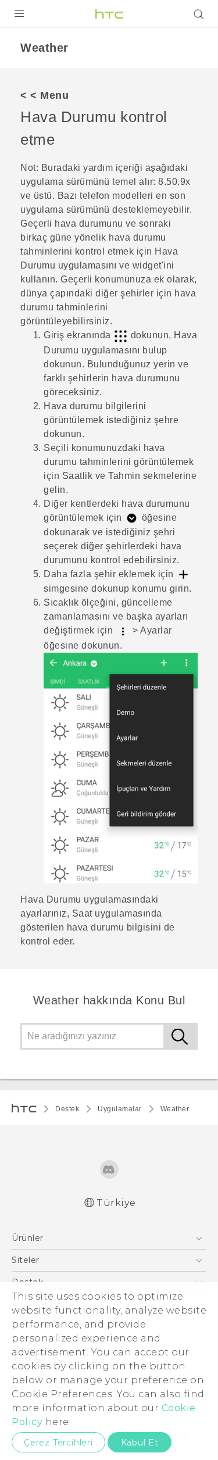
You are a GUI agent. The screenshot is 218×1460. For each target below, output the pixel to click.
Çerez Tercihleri (58, 1442)
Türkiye (116, 1202)
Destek (67, 1109)
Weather (175, 1109)
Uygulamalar (120, 1109)
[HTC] (109, 14)
